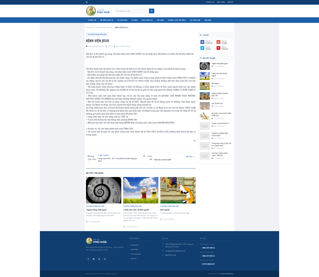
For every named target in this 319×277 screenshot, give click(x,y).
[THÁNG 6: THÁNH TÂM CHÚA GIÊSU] (205, 136)
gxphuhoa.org (170, 255)
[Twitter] (99, 259)
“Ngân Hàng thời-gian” (96, 209)
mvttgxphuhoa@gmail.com (175, 251)
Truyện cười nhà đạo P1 (220, 123)
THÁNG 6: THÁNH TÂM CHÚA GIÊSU (220, 134)
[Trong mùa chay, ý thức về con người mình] (205, 146)
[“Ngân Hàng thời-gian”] (103, 190)
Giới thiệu (221, 2)
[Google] (104, 259)
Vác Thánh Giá (217, 103)
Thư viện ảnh (136, 254)
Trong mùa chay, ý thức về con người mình (221, 144)
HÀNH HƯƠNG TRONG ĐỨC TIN (220, 94)
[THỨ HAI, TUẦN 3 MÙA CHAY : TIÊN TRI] (205, 156)
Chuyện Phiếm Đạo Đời (104, 27)
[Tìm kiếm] (151, 11)
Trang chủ (210, 2)
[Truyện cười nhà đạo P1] (205, 126)
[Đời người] (178, 190)
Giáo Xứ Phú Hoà (227, 274)
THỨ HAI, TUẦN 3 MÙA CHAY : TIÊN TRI (220, 154)
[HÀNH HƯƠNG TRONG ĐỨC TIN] (205, 96)
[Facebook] (88, 259)
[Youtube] (93, 259)
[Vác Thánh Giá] (205, 106)
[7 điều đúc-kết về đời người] (141, 190)
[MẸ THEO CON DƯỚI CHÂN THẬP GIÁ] (205, 116)
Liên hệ (230, 2)
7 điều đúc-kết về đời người (136, 209)
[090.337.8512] (86, 2)
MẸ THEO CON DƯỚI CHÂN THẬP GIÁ (221, 114)
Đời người (164, 209)
